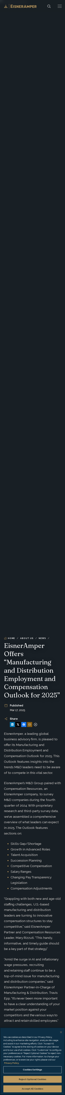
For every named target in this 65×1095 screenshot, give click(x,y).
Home (11, 638)
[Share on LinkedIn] (12, 724)
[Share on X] (18, 724)
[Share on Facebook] (23, 724)
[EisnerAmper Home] (20, 6)
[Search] (49, 6)
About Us (26, 638)
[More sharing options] (35, 724)
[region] (32, 1061)
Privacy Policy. (11, 1063)
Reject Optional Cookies (32, 1079)
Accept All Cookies (32, 1089)
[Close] (61, 1032)
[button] (59, 6)
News (42, 638)
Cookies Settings (32, 1069)
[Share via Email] (29, 724)
